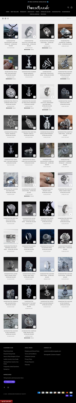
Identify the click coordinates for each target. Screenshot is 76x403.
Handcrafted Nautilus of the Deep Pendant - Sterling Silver (29, 304)
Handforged (66, 11)
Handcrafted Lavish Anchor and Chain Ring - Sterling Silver (29, 220)
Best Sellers (15, 11)
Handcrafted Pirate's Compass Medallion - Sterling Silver (11, 102)
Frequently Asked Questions (11, 366)
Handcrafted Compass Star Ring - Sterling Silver (47, 42)
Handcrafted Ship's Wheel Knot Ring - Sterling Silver (29, 275)
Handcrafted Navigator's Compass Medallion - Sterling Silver (47, 162)
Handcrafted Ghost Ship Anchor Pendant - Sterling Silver (47, 303)
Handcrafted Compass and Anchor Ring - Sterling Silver (11, 303)
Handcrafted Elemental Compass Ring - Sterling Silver (65, 42)
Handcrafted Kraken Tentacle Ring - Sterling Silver (29, 247)
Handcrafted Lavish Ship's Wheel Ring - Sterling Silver (10, 275)
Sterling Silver (46, 11)
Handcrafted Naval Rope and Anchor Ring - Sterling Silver (29, 161)
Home (7, 11)
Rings (37, 11)
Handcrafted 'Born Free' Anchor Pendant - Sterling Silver (11, 161)
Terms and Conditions (30, 354)
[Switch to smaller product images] (5, 18)
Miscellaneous (34, 14)
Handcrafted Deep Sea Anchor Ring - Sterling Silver (65, 220)
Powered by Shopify (20, 394)
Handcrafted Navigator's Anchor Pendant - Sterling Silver (10, 43)
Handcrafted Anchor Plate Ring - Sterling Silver (65, 275)
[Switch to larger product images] (3, 18)
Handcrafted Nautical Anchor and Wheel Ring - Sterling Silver (29, 43)
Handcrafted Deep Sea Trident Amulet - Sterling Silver (29, 133)
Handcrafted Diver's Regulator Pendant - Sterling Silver (47, 133)
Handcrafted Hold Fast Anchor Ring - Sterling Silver (11, 73)
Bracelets (31, 11)
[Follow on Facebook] (4, 387)
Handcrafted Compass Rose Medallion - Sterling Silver (29, 332)
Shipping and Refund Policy (32, 351)
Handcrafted (56, 11)
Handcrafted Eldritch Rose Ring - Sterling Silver (65, 133)
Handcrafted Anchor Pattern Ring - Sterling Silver (11, 190)
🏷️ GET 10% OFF (6, 401)
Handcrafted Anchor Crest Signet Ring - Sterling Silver (65, 190)
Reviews (43, 14)
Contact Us (6, 369)
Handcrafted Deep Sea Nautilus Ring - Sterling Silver (11, 220)
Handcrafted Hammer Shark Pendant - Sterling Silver (29, 73)
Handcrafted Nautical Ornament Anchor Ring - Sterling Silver (47, 103)
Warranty (27, 364)
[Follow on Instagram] (8, 387)
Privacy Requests (29, 362)
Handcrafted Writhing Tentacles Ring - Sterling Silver (47, 73)
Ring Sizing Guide (8, 351)
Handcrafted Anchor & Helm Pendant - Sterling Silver (11, 332)
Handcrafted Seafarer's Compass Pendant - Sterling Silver (65, 162)
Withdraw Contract (30, 356)
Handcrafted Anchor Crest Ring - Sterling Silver (47, 275)
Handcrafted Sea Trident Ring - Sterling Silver (47, 190)
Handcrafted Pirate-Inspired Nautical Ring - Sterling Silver (11, 247)
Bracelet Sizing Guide (9, 354)
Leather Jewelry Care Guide (11, 359)
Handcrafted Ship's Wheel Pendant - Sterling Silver (11, 133)
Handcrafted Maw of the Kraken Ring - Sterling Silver (47, 247)
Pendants (23, 11)
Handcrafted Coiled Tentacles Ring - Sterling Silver (65, 102)
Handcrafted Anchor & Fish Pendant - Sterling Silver (65, 303)
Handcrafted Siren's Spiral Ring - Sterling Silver (65, 247)
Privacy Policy (28, 359)
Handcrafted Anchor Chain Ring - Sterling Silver (29, 190)
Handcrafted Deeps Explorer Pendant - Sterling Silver (47, 220)
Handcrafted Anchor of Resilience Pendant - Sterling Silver (29, 102)
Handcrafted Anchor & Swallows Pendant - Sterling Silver (65, 73)
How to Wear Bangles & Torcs (12, 356)
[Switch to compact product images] (8, 18)
